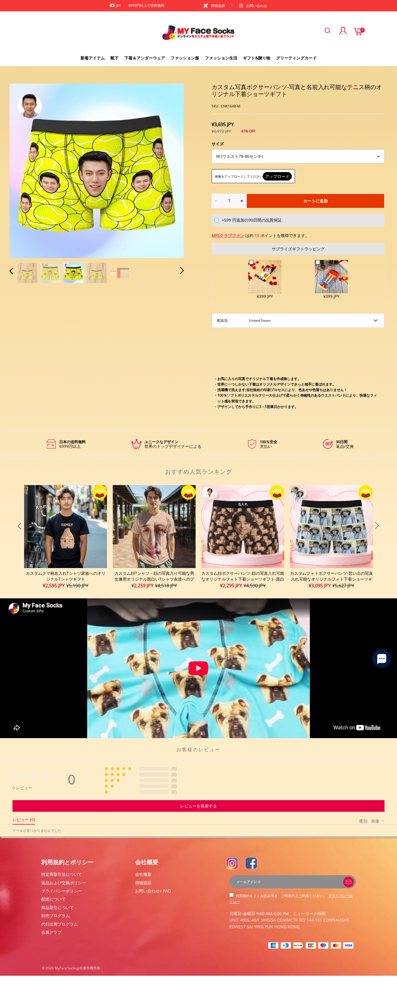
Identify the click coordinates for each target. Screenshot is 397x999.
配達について (53, 899)
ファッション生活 (221, 58)
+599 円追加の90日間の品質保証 (252, 220)
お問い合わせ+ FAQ (153, 891)
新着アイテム (93, 58)
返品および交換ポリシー (63, 882)
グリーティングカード (296, 58)
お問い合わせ (256, 5)
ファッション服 (185, 58)
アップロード (277, 176)
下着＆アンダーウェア (144, 58)
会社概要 (143, 874)
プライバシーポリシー (61, 891)
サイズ (218, 143)
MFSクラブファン (228, 235)
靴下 (114, 58)
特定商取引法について (61, 874)
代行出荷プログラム (59, 924)
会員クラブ (51, 932)
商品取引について (57, 907)
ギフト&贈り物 (256, 58)
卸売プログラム (55, 915)
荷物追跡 (218, 5)
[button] (23, 169)
